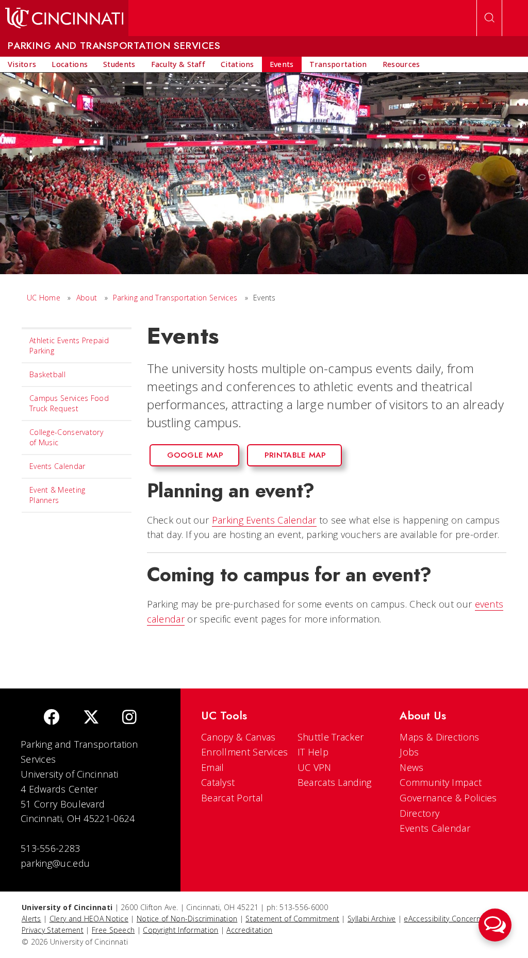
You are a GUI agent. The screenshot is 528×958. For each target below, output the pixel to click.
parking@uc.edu (55, 863)
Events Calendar (435, 828)
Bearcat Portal (232, 798)
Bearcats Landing (335, 782)
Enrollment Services (244, 752)
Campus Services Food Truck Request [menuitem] (69, 403)
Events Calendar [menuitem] (57, 466)
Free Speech (113, 930)
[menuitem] (22, 64)
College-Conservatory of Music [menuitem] (66, 437)
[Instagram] (129, 718)
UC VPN (315, 767)
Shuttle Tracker (331, 737)
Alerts (31, 918)
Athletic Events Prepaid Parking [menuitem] (69, 345)
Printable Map (295, 455)
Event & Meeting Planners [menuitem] (57, 495)
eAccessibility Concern (442, 918)
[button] (495, 925)
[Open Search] (489, 18)
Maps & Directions (439, 737)
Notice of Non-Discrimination (187, 918)
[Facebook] (51, 718)
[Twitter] (91, 718)
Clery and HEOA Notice (89, 918)
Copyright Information (180, 930)
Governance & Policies (448, 798)
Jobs (409, 752)
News (411, 767)
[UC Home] (64, 18)
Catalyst (218, 782)
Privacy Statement (53, 930)
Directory (419, 813)
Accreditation (249, 930)
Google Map (195, 455)
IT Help (313, 752)
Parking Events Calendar (264, 520)
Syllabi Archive (372, 918)
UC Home (43, 297)
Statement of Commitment (292, 918)
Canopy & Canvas (238, 737)
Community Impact (441, 782)
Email (212, 767)
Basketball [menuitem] (47, 374)
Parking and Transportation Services (175, 297)
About (86, 297)
